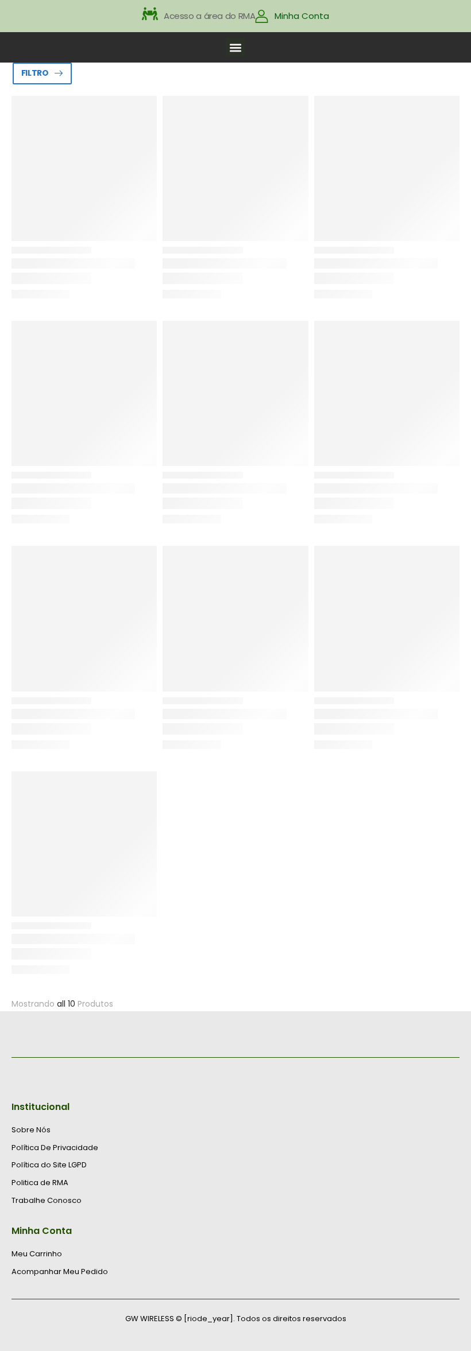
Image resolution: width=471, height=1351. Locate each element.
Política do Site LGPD (49, 1165)
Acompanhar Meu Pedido (59, 1271)
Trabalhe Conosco (46, 1200)
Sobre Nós (31, 1130)
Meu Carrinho (36, 1254)
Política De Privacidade (54, 1147)
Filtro (35, 73)
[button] (235, 47)
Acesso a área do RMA (210, 16)
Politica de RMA (39, 1182)
